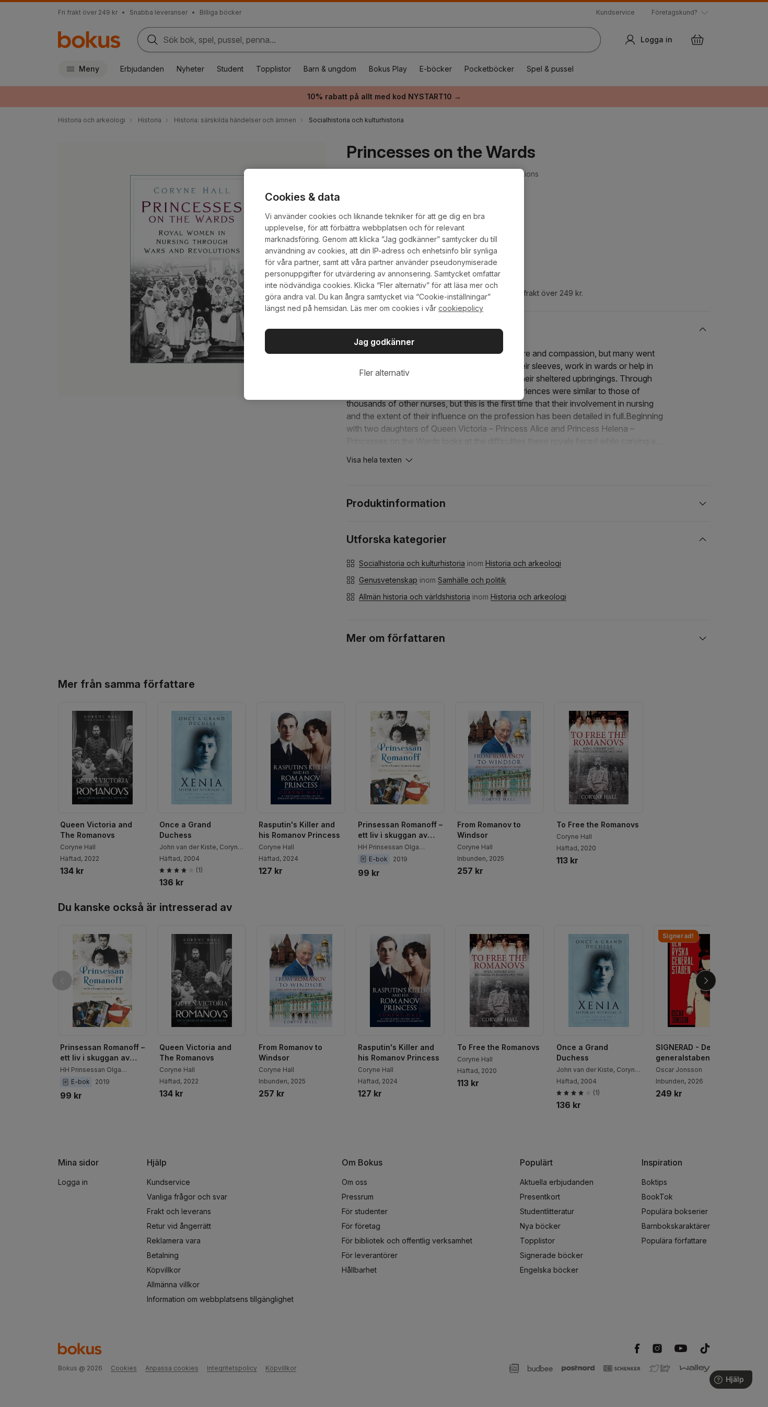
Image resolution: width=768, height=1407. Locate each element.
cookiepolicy (460, 308)
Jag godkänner (384, 342)
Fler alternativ (384, 372)
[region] (384, 284)
